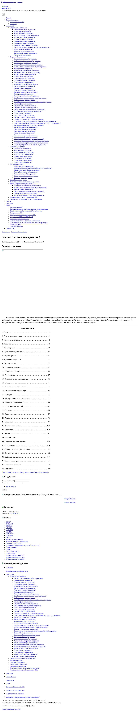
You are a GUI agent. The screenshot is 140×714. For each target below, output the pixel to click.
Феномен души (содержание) (23, 178)
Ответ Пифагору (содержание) (23, 104)
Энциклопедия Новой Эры (18, 28)
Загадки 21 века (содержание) (23, 76)
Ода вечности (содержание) (22, 158)
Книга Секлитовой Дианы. (18, 180)
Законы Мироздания (12, 20)
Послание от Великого (17, 22)
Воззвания (13, 24)
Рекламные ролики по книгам (19, 219)
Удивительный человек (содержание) (25, 53)
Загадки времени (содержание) (23, 33)
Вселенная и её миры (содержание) (25, 30)
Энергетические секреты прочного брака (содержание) (31, 143)
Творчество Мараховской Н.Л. (15, 557)
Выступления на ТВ (16, 213)
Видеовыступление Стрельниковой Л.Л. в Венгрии (26, 211)
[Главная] (5, 6)
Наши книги (10, 26)
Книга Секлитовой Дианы (18, 666)
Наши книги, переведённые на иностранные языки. (26, 199)
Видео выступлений (16, 207)
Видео (8, 205)
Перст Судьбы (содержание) (22, 113)
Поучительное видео (16, 226)
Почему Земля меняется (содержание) (25, 172)
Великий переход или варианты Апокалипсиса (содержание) (33, 168)
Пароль (4, 483)
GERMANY (9, 530)
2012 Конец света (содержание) (24, 166)
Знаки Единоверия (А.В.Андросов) (17, 541)
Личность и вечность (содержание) (25, 90)
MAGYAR (9, 532)
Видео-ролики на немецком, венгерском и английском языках (29, 209)
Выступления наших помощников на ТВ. (23, 215)
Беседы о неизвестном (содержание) (25, 59)
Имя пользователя (8, 481)
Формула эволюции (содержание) (24, 133)
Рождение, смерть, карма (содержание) (26, 45)
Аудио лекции (10, 553)
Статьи (8, 549)
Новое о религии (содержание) (23, 39)
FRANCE (9, 528)
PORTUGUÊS (10, 534)
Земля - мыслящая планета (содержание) (26, 35)
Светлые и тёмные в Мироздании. (24, 117)
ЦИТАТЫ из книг (11, 547)
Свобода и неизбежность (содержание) (26, 176)
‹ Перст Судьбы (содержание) (11, 472)
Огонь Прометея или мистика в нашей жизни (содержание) (32, 102)
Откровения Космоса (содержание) (25, 106)
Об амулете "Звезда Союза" (14, 543)
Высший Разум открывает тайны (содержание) (28, 65)
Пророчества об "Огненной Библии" (21, 217)
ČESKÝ (8, 522)
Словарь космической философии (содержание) (29, 119)
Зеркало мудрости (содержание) (24, 152)
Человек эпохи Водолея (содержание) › (36, 472)
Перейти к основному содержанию (11, 2)
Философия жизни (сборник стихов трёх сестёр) (25, 182)
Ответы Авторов (11, 677)
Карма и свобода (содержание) (23, 88)
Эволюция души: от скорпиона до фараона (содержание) (31, 141)
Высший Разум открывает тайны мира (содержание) (30, 67)
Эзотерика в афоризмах (17, 147)
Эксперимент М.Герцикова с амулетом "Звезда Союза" (23, 545)
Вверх (22, 472)
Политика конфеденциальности (11, 709)
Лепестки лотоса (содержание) (23, 154)
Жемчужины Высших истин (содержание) (27, 72)
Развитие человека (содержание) (24, 43)
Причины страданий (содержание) (24, 174)
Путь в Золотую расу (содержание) (25, 608)
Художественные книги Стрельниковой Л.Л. (24, 197)
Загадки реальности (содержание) (24, 78)
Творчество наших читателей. (15, 559)
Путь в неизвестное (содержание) (24, 115)
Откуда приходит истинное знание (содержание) (29, 191)
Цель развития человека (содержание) (26, 135)
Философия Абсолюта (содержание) (25, 129)
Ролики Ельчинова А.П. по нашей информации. (25, 221)
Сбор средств (10, 228)
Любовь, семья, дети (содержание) (24, 37)
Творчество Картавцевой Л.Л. (15, 555)
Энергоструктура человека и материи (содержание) (30, 145)
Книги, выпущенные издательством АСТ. (23, 184)
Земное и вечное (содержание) (23, 82)
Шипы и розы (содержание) (22, 162)
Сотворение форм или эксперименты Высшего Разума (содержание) (35, 121)
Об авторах (9, 203)
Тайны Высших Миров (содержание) (25, 127)
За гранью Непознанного (18, 57)
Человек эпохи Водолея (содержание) (25, 137)
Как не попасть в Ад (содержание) (24, 86)
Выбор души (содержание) (22, 32)
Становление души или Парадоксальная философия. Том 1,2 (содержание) (37, 123)
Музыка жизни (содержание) (23, 156)
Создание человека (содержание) (24, 51)
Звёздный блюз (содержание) (23, 150)
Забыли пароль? (11, 486)
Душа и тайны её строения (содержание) (26, 71)
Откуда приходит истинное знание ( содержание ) (29, 110)
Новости (8, 201)
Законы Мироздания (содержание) (24, 80)
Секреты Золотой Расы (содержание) (25, 193)
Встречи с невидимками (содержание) (26, 63)
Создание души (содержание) (23, 49)
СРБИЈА (8, 538)
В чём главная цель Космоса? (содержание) (27, 186)
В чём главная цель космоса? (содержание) (27, 61)
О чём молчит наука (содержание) (24, 100)
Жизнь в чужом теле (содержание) (25, 74)
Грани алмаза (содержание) (22, 149)
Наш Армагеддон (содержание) (24, 94)
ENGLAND (9, 524)
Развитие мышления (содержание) (24, 41)
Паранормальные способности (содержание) (28, 111)
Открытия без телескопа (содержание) (26, 108)
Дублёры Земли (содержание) (23, 69)
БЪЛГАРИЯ (9, 536)
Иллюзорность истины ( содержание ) (26, 84)
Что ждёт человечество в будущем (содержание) (29, 139)
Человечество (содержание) (22, 55)
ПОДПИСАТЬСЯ (14, 513)
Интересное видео (15, 225)
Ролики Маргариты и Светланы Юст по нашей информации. (29, 223)
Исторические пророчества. (14, 539)
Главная (8, 18)
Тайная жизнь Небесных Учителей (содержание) (29, 125)
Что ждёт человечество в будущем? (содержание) (29, 195)
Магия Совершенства (16, 164)
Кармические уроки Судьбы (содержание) (27, 170)
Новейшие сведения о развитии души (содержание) (30, 98)
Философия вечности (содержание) (25, 131)
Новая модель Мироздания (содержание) (26, 96)
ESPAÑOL (9, 526)
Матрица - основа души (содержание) (26, 92)
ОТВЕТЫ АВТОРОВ (12, 551)
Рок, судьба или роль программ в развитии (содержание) (32, 47)
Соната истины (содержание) (23, 160)
